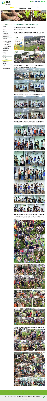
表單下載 (4, 57)
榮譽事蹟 (4, 52)
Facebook (37, 1)
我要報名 (32, 1)
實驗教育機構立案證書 (6, 28)
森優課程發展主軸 (5, 33)
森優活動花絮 (5, 38)
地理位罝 (4, 65)
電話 (5, 396)
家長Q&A (4, 55)
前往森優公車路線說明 (6, 68)
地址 (11, 396)
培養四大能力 (5, 31)
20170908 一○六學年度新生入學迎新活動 (7, 42)
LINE (43, 1)
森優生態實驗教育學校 (6, 3)
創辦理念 (4, 29)
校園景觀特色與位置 (6, 36)
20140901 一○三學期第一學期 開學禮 (7, 47)
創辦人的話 (4, 26)
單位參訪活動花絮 (5, 50)
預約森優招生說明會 (6, 61)
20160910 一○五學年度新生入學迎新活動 (7, 44)
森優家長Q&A (5, 63)
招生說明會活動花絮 (6, 48)
